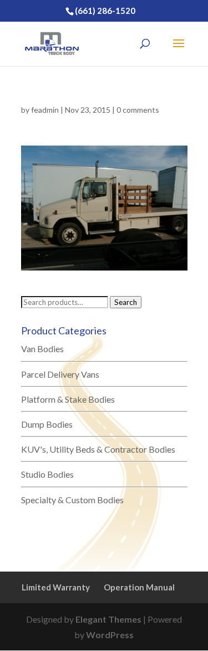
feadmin (45, 109)
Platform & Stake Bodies (68, 399)
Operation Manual (139, 587)
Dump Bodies (47, 424)
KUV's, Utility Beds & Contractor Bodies (98, 449)
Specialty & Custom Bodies (72, 499)
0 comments (137, 109)
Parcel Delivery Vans (60, 374)
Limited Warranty (56, 587)
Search (125, 302)
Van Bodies (42, 348)
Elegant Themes (108, 619)
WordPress (110, 634)
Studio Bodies (47, 474)
